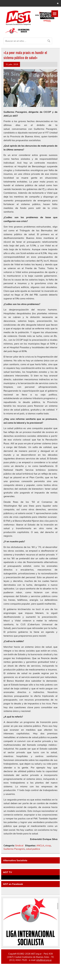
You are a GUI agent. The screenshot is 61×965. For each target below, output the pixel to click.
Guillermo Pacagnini (14, 849)
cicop (48, 845)
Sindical (19, 845)
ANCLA (40, 845)
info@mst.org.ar (44, 960)
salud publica (33, 849)
